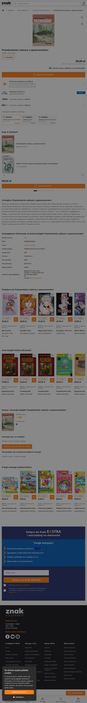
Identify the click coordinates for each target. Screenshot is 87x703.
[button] (19, 697)
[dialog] (19, 683)
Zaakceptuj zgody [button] (19, 692)
